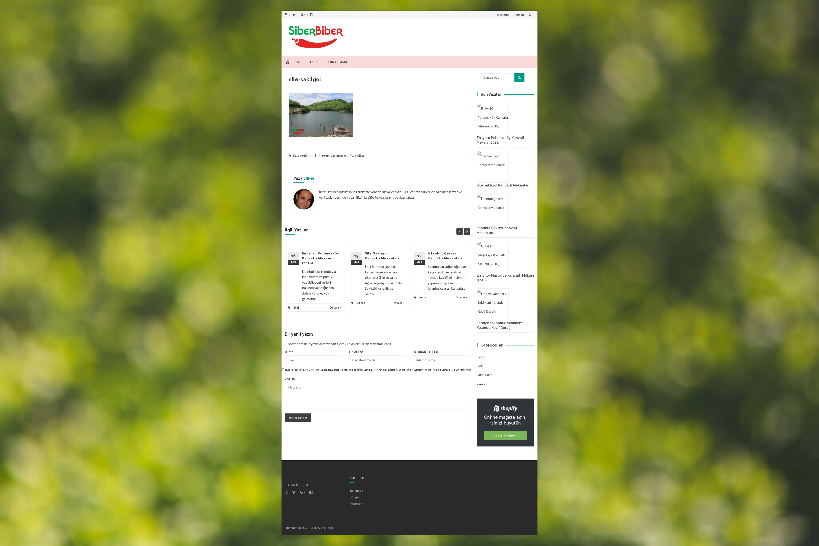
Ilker (361, 155)
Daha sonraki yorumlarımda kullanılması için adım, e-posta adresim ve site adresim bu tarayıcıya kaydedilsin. (378, 370)
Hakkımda (503, 15)
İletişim (519, 15)
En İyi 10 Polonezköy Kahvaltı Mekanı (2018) (320, 258)
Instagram (356, 503)
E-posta (356, 352)
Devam (334, 307)
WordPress (325, 527)
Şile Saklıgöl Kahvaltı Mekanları (503, 185)
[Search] (519, 77)
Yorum (290, 379)
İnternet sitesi (425, 352)
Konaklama (337, 62)
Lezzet (315, 62)
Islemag (290, 527)
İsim (289, 352)
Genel (481, 357)
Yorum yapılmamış (334, 155)
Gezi (300, 62)
